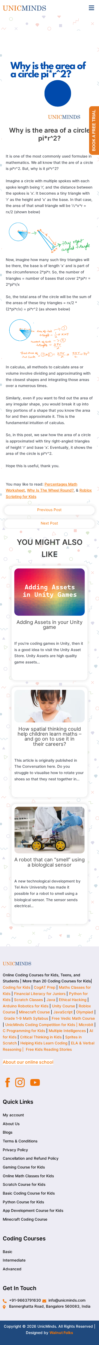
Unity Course (63, 1006)
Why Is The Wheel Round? (50, 490)
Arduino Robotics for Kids (25, 1006)
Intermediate (14, 1260)
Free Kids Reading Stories (49, 1049)
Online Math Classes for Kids (28, 1176)
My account (13, 1115)
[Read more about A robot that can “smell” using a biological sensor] (49, 829)
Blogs (7, 1132)
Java (50, 999)
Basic (7, 1251)
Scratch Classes (28, 999)
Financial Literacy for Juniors (39, 993)
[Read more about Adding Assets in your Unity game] (49, 592)
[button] (91, 8)
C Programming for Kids (24, 1031)
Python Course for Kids (23, 1202)
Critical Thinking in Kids (41, 1037)
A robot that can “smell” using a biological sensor (49, 861)
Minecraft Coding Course (25, 1219)
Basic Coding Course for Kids (29, 1193)
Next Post (49, 523)
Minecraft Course (34, 1012)
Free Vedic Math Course (73, 1018)
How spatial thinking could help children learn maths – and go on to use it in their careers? (49, 736)
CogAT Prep (45, 987)
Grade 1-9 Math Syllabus (26, 1018)
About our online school (28, 1062)
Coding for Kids (16, 987)
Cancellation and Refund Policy (31, 1158)
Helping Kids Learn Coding (43, 1043)
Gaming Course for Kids (24, 1167)
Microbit (86, 1024)
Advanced (12, 1269)
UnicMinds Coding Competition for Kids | (42, 1024)
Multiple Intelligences (67, 1031)
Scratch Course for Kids (24, 1184)
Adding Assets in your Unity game (49, 624)
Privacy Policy (15, 1150)
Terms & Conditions (20, 1141)
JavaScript (63, 1012)
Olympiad (84, 1012)
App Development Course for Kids (33, 1210)
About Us (11, 1124)
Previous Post (49, 510)
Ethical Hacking (72, 999)
